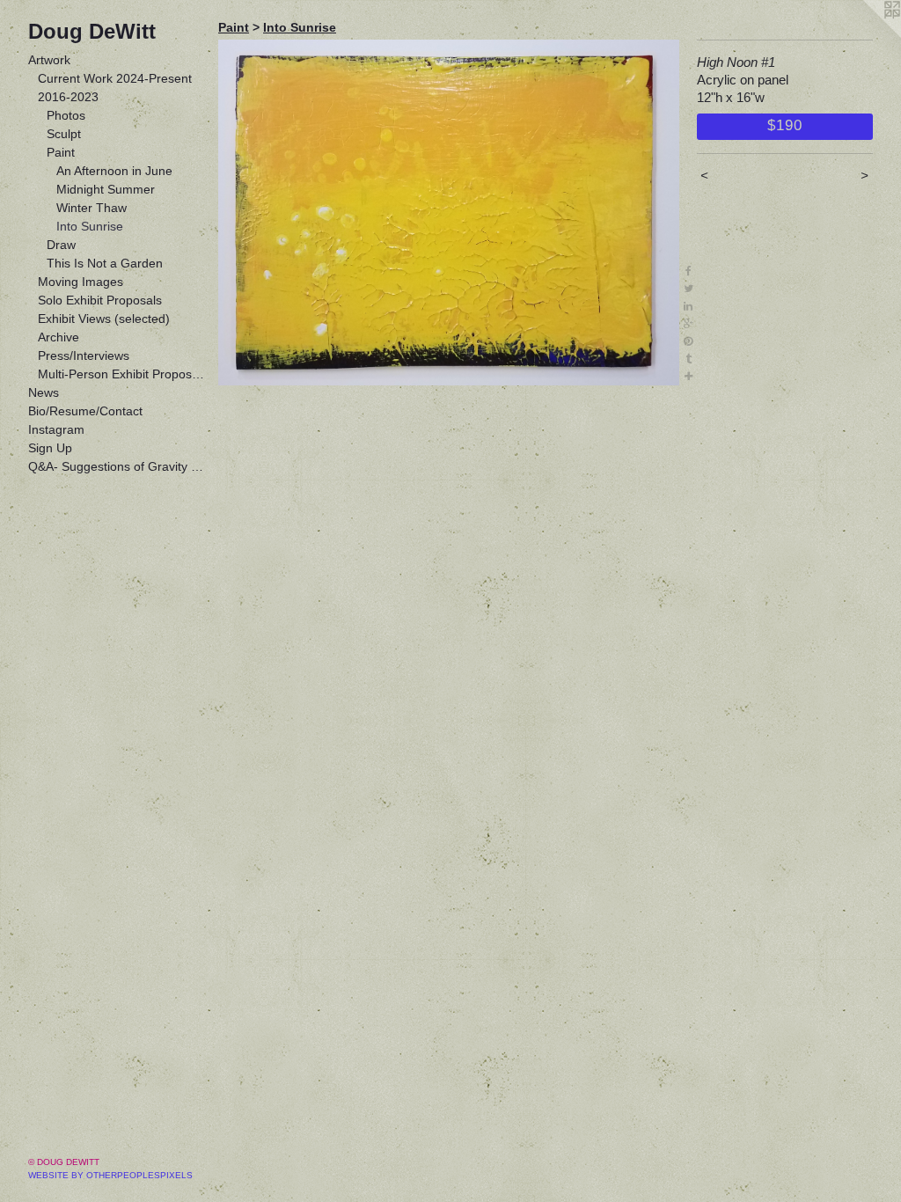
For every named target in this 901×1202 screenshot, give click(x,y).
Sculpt (64, 134)
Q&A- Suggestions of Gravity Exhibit (116, 466)
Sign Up (50, 448)
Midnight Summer (105, 189)
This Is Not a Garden (105, 263)
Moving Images (80, 282)
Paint (61, 152)
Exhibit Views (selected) (104, 318)
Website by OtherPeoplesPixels (110, 1175)
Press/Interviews (83, 355)
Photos (66, 115)
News (43, 392)
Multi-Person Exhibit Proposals (121, 374)
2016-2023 (68, 97)
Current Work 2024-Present (115, 78)
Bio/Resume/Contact (85, 411)
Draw (61, 245)
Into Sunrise (89, 226)
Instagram (56, 429)
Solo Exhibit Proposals (100, 300)
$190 (784, 125)
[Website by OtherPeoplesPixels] (866, 35)
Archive (58, 337)
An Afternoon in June (114, 171)
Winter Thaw (91, 208)
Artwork (49, 60)
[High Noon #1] (448, 212)
